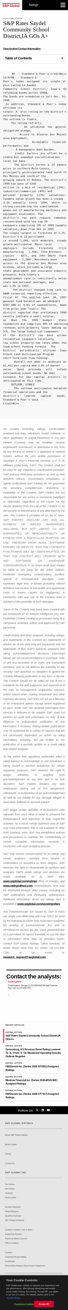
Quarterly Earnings (13, 1216)
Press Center (10, 1198)
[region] (34, 1292)
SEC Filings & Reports (14, 1220)
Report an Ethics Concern (16, 1239)
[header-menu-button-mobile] (63, 5)
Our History (10, 1189)
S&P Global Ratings (19, 1123)
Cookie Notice (13, 1298)
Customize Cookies (24, 1304)
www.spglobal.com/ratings (20, 881)
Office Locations (12, 1243)
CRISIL (8, 1154)
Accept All (44, 1304)
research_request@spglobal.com (24, 957)
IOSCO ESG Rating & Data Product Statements (25, 1266)
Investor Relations (13, 1207)
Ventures (9, 1193)
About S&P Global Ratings (16, 1135)
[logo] (11, 5)
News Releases (12, 1212)
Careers (8, 1253)
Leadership (10, 1261)
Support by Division (13, 1234)
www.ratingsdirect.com (18, 885)
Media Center (11, 1145)
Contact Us (10, 1164)
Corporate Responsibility (15, 1257)
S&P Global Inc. (16, 1172)
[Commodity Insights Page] (38, 1110)
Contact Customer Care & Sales (18, 1230)
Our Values (10, 1184)
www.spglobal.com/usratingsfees (38, 903)
